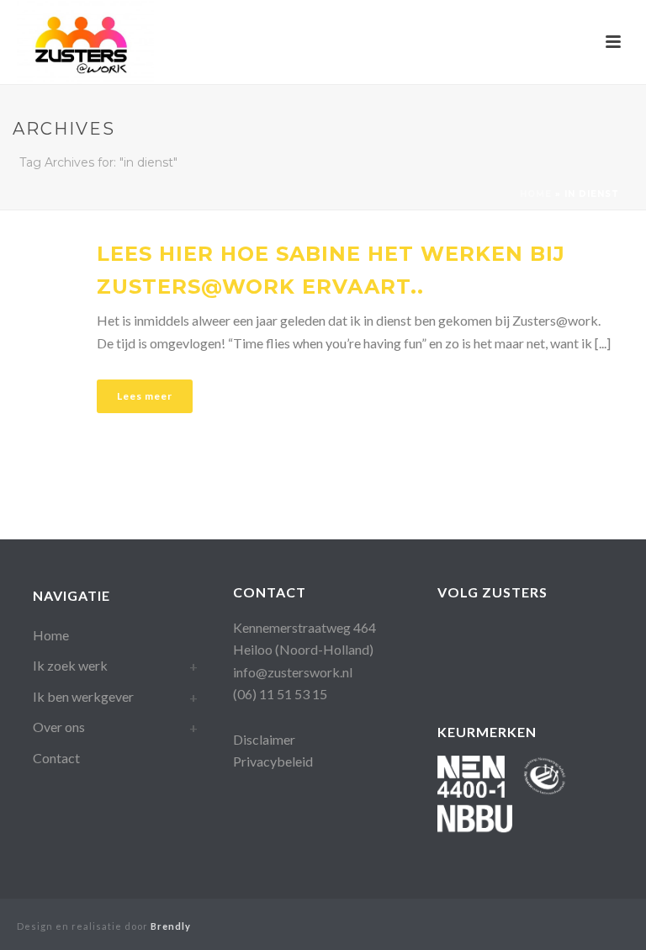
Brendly (171, 926)
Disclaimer (264, 739)
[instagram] (548, 634)
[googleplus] (481, 634)
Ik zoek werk (70, 665)
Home (536, 193)
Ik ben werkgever (83, 696)
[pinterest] (582, 634)
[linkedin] (515, 634)
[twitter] (447, 669)
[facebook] (447, 634)
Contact (56, 758)
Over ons (59, 727)
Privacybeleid (273, 761)
